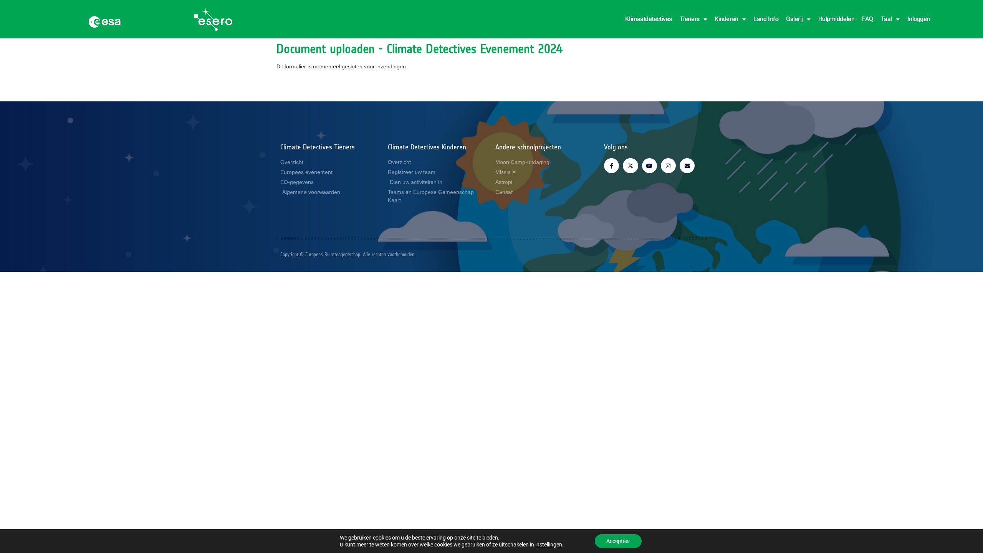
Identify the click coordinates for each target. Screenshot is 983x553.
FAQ (867, 19)
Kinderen (726, 19)
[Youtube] (649, 165)
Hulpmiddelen (836, 19)
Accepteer (618, 541)
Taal (886, 19)
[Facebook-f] (611, 165)
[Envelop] (687, 165)
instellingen (548, 544)
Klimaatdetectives (648, 19)
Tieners (690, 19)
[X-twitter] (630, 165)
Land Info (765, 19)
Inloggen (918, 19)
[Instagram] (668, 165)
